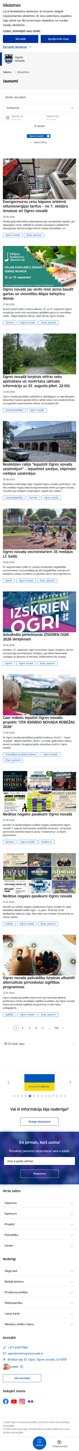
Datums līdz (52, 116)
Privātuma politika (16, 1292)
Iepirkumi (11, 1213)
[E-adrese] (10, 1367)
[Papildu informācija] (21, 1366)
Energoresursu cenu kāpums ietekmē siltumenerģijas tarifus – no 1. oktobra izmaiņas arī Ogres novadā (35, 206)
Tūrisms (33, 497)
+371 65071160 (18, 1347)
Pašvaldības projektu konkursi (21, 754)
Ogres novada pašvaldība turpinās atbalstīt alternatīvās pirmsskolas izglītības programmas (39, 982)
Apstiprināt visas (58, 39)
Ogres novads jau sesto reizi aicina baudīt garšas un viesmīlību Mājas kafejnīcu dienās (38, 294)
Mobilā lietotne (14, 1281)
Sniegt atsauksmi (39, 1121)
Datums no (17, 116)
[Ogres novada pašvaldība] (39, 63)
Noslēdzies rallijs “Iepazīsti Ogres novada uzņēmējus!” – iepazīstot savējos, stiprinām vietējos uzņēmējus (39, 469)
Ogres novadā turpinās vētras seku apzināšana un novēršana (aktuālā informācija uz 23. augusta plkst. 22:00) (36, 381)
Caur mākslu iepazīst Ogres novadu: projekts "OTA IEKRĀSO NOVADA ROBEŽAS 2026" (39, 722)
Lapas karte (12, 1313)
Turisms (9, 322)
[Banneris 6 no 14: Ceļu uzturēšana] (39, 1082)
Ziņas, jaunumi (34, 235)
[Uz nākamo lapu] (63, 1028)
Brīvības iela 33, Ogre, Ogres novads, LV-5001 (37, 1359)
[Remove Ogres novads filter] (48, 136)
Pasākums (46, 841)
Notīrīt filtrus (40, 142)
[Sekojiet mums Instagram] (22, 1401)
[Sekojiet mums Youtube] (14, 1401)
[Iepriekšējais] (8, 1082)
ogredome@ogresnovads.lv (25, 1353)
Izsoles (9, 1245)
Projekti (9, 1224)
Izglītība (9, 1014)
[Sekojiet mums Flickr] (30, 1401)
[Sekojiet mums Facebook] (6, 1401)
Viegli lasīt (11, 1271)
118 (56, 1028)
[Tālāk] (70, 1082)
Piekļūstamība (13, 1303)
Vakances (11, 1203)
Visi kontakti (22, 1378)
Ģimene (9, 841)
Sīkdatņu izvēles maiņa (19, 1324)
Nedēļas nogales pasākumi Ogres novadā (37, 814)
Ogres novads (12, 235)
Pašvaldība (11, 1235)
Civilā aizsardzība (14, 410)
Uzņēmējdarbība (14, 497)
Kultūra (9, 923)
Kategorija (13, 107)
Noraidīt (21, 39)
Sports (8, 580)
